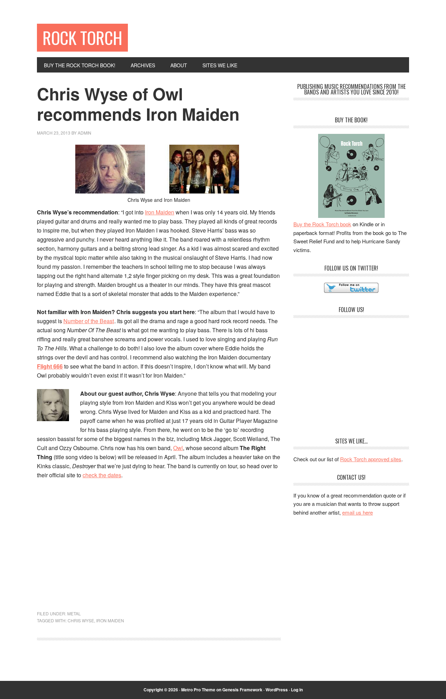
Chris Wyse (81, 620)
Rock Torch (82, 37)
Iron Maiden (159, 212)
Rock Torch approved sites (370, 459)
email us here (357, 512)
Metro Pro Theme (198, 689)
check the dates (102, 475)
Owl (178, 448)
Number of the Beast (88, 321)
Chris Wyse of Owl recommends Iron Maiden (138, 104)
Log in (297, 689)
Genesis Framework (242, 689)
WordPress (277, 689)
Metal (74, 613)
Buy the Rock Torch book (322, 224)
